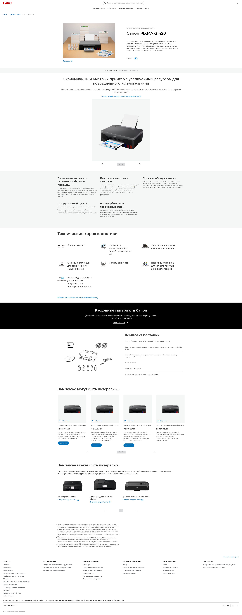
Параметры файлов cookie (114, 600)
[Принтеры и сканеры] (134, 8)
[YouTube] (237, 605)
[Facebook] (223, 605)
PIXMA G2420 (162, 429)
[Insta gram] (228, 605)
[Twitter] (233, 605)
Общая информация (110, 70)
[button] (103, 164)
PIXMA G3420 (96, 429)
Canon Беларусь (9, 605)
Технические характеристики (128, 70)
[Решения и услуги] (149, 8)
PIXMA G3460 (64, 429)
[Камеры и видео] (106, 8)
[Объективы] (116, 8)
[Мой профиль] (237, 3)
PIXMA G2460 (129, 429)
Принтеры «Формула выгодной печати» (140, 28)
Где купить (63, 443)
